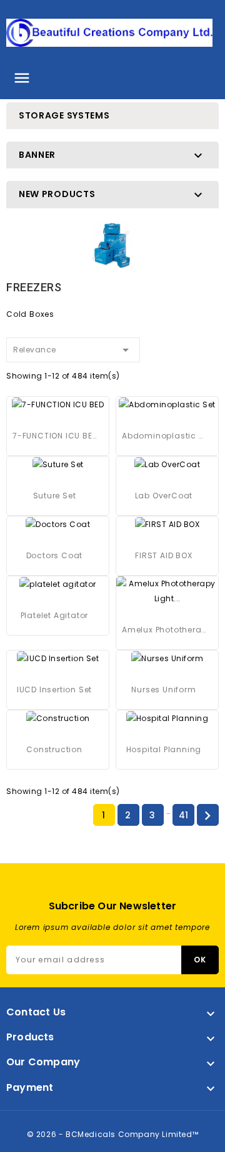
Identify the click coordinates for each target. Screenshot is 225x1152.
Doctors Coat (54, 555)
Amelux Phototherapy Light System (164, 629)
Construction (54, 749)
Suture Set (54, 495)
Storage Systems (64, 115)
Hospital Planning (164, 749)
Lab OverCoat (164, 495)
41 (184, 815)
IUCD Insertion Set (54, 689)
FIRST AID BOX (163, 555)
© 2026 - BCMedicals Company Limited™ (113, 1134)
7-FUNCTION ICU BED (54, 435)
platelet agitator (55, 615)
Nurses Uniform (163, 689)
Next (207, 816)
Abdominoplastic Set (164, 435)
